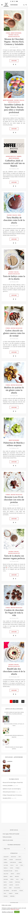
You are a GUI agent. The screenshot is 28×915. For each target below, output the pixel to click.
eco (17, 865)
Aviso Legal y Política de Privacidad (11, 834)
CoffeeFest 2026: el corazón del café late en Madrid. (14, 163)
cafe (19, 856)
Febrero (19, 156)
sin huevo (14, 890)
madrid (5, 876)
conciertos (13, 862)
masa (11, 876)
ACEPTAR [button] (17, 911)
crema (20, 862)
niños (12, 879)
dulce (12, 865)
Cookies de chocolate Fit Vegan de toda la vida (14, 612)
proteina (17, 882)
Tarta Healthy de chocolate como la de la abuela (14, 220)
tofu (5, 893)
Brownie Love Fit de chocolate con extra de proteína (14, 499)
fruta (16, 870)
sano (10, 887)
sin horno (6, 890)
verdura (12, 896)
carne (5, 859)
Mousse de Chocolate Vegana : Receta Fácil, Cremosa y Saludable (14, 41)
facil (21, 865)
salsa (5, 887)
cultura (6, 865)
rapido (11, 884)
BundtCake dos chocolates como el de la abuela (14, 671)
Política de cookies (15, 909)
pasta (5, 882)
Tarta (19, 215)
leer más (14, 60)
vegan (16, 893)
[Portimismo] (6, 4)
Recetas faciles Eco (14, 36)
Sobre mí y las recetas (8, 840)
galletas (6, 873)
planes (11, 882)
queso (5, 884)
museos (17, 876)
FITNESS (8, 33)
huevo (18, 873)
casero (11, 859)
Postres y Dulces (14, 34)
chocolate (18, 859)
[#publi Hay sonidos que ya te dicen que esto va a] (6, 768)
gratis (12, 873)
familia (5, 867)
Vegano (6, 896)
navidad (6, 879)
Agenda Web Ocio (11, 156)
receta (17, 884)
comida (5, 862)
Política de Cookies (7, 837)
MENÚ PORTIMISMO (16, 33)
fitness (17, 867)
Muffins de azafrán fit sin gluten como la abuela (14, 390)
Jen (10, 47)
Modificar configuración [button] (7, 912)
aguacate (6, 856)
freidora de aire (8, 870)
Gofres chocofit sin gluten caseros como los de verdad (14, 333)
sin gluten (17, 887)
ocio (17, 879)
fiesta (11, 867)
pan (22, 879)
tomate (11, 893)
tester (21, 890)
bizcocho (13, 856)
